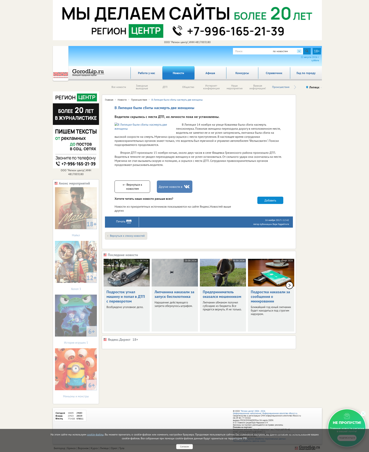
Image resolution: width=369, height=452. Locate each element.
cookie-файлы (95, 434)
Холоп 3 (84, 282)
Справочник (274, 73)
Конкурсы (242, 73)
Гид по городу (306, 73)
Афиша (210, 73)
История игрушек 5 (79, 335)
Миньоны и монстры (79, 389)
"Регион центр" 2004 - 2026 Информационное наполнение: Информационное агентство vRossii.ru (265, 412)
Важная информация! (257, 87)
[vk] (187, 186)
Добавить (270, 200)
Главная (109, 99)
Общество (188, 87)
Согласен (184, 446)
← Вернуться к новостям (132, 186)
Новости (178, 73)
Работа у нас (146, 73)
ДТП (165, 87)
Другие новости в (170, 187)
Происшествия (280, 87)
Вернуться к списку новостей (127, 235)
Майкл (84, 228)
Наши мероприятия (235, 87)
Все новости (118, 87)
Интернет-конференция (211, 87)
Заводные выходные (142, 87)
